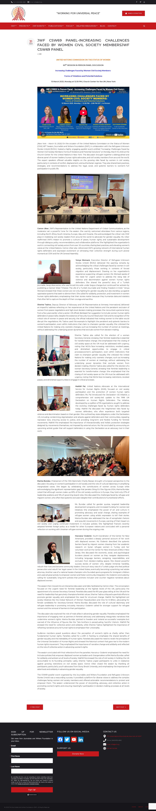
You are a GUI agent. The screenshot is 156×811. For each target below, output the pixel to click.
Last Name (15, 766)
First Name (15, 756)
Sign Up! (32, 790)
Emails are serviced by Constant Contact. (28, 784)
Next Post (120, 707)
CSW (40, 54)
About (140, 807)
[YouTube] (144, 2)
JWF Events (38, 26)
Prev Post (36, 707)
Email (13, 746)
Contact (112, 26)
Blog (102, 26)
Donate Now (78, 754)
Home (134, 807)
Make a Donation (135, 13)
